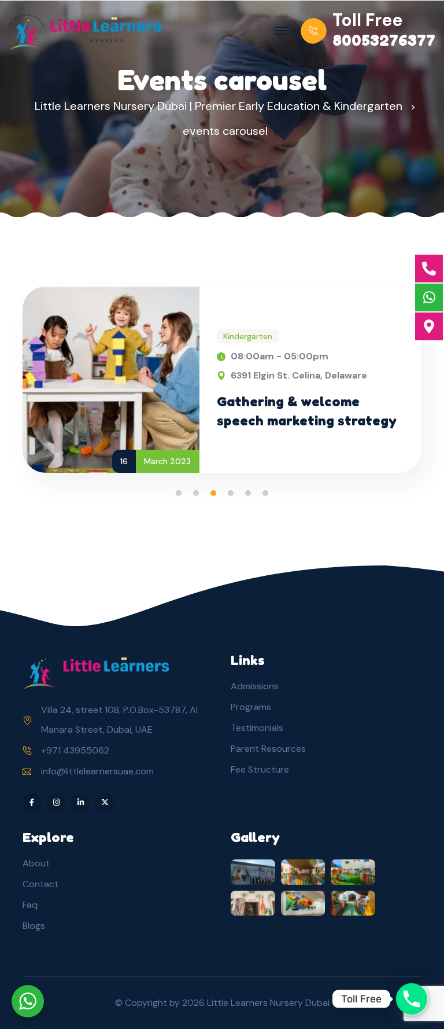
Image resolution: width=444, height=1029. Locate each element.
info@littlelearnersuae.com (97, 771)
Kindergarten (247, 336)
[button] (179, 493)
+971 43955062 (75, 750)
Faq (30, 905)
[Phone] (411, 999)
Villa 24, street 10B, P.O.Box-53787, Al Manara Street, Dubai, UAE (119, 720)
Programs (251, 707)
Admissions (255, 686)
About (36, 863)
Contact (40, 884)
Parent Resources (268, 749)
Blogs (34, 926)
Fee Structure (260, 769)
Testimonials (257, 728)
